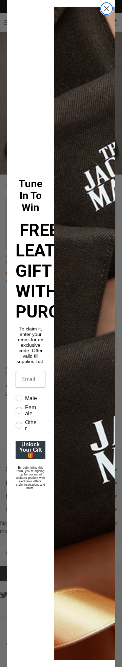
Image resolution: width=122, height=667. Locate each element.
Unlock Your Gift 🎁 (30, 449)
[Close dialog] (107, 9)
